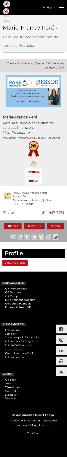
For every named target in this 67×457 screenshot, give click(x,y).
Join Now (11, 333)
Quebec (40, 63)
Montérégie (55, 63)
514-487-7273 (53, 213)
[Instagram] (61, 339)
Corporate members (18, 303)
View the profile (15, 262)
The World (13, 63)
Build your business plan (20, 299)
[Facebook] (61, 329)
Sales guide (12, 329)
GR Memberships (16, 288)
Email (14, 226)
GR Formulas (13, 292)
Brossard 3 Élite (54, 68)
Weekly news (13, 387)
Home (6, 21)
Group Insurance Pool (19, 353)
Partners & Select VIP (18, 307)
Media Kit (11, 394)
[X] (61, 371)
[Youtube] (61, 361)
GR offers (10, 379)
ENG (53, 7)
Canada (28, 63)
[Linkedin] (61, 350)
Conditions (33, 433)
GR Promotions (18, 344)
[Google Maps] (7, 195)
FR (48, 7)
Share (57, 226)
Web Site (36, 226)
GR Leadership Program (20, 341)
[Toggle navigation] (61, 7)
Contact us (12, 390)
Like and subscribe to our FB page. (33, 414)
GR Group (11, 296)
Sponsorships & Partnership (22, 337)
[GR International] (6, 4)
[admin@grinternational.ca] (43, 7)
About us (11, 383)
